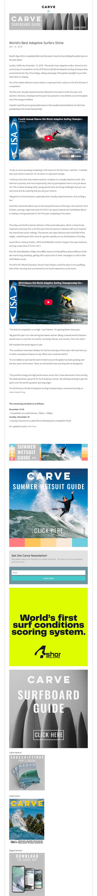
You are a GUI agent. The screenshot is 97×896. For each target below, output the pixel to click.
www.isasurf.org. (17, 392)
